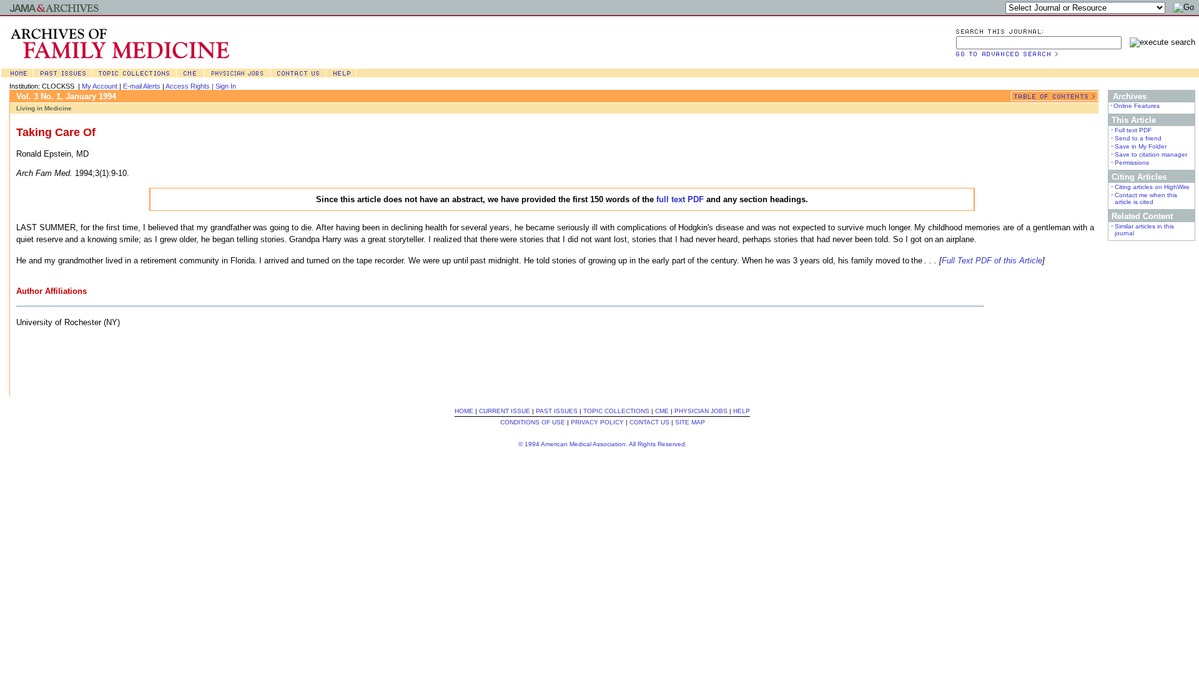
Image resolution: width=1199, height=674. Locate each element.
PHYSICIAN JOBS (701, 411)
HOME (464, 411)
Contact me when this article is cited (1146, 198)
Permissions (1132, 162)
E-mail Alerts (141, 86)
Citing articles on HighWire (1152, 186)
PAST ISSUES (557, 411)
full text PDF (680, 199)
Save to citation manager (1151, 154)
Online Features (1136, 105)
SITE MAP (690, 422)
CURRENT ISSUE (504, 411)
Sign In (225, 86)
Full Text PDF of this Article (992, 260)
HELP (741, 411)
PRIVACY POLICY (597, 422)
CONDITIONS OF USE (532, 422)
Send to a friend (1138, 138)
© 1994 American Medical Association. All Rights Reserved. (602, 444)
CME (662, 411)
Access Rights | (190, 86)
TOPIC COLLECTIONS (616, 411)
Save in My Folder (1141, 146)
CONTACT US (649, 422)
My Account (99, 86)
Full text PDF (1133, 130)
